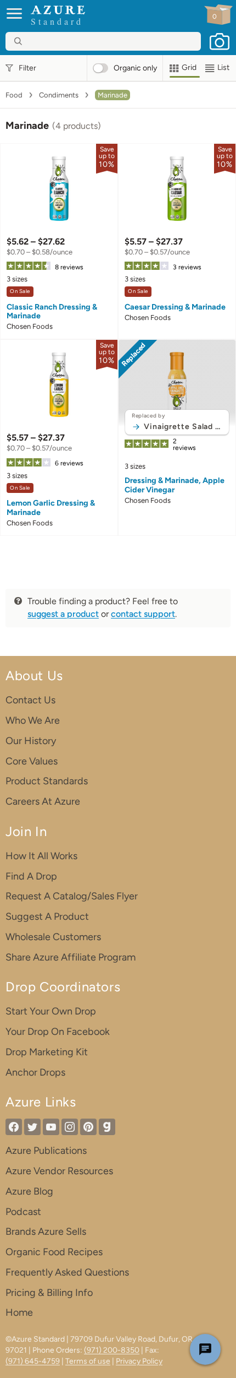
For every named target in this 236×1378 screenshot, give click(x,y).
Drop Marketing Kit (46, 1052)
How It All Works (41, 856)
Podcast (23, 1212)
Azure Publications (46, 1150)
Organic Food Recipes (54, 1252)
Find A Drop (31, 876)
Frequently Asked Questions (67, 1272)
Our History (30, 741)
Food (14, 95)
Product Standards (46, 781)
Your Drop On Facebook (57, 1032)
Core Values (31, 761)
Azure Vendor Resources (59, 1171)
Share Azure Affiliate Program (70, 957)
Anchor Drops (35, 1072)
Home (19, 1312)
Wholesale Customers (53, 937)
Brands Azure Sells (45, 1231)
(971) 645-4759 (32, 1361)
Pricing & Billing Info (49, 1293)
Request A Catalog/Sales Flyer (71, 896)
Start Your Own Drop (50, 1011)
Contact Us (30, 700)
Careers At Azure (42, 801)
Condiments (58, 95)
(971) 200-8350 (111, 1350)
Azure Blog (29, 1191)
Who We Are (32, 720)
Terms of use (87, 1361)
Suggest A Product (47, 916)
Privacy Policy (139, 1361)
